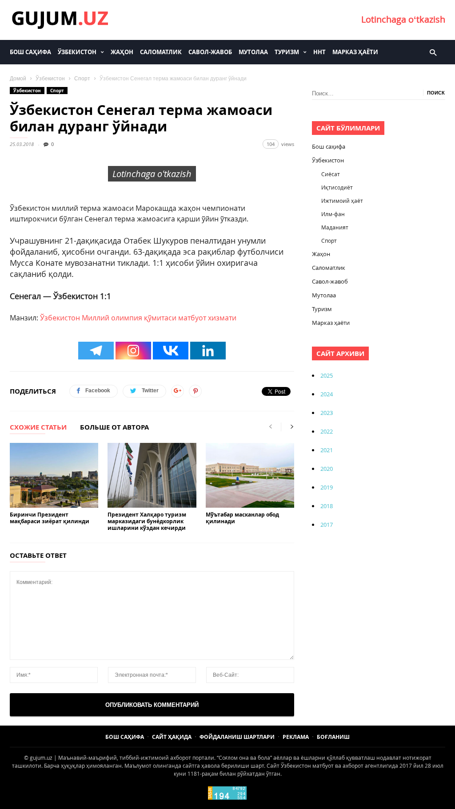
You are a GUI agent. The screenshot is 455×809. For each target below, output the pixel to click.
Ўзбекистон (77, 52)
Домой (18, 78)
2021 (326, 450)
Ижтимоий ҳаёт (342, 200)
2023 (326, 413)
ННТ (319, 52)
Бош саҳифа (30, 52)
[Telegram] (96, 350)
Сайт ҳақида (172, 737)
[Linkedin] (208, 350)
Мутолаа (253, 52)
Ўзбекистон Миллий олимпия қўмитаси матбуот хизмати (138, 318)
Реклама (296, 737)
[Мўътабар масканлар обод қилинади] (250, 475)
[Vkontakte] (170, 350)
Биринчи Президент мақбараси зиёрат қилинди (49, 518)
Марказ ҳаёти (355, 52)
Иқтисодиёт (337, 187)
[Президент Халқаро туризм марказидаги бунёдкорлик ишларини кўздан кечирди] (152, 475)
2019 (326, 487)
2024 (326, 394)
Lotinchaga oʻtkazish (403, 19)
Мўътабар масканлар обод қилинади (242, 518)
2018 (326, 506)
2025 (326, 375)
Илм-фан (333, 213)
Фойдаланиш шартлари (237, 737)
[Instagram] (133, 350)
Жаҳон (122, 52)
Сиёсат (330, 174)
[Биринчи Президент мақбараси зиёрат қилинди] (54, 475)
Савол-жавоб (210, 52)
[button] (433, 52)
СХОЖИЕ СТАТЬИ (38, 428)
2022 (326, 431)
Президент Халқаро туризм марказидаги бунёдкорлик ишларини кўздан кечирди (147, 521)
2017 (326, 525)
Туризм (287, 52)
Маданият (334, 227)
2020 (326, 469)
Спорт (82, 78)
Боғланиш (333, 737)
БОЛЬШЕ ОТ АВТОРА (114, 428)
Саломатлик (161, 52)
